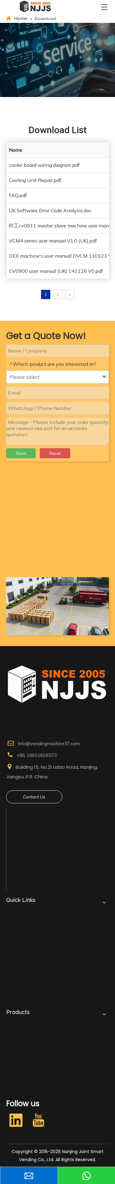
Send (21, 453)
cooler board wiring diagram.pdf (44, 165)
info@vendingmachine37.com (49, 743)
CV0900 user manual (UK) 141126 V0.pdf (56, 271)
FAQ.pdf (18, 195)
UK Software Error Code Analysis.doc (50, 210)
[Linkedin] (16, 1120)
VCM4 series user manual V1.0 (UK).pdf (53, 241)
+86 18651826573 (37, 755)
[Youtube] (38, 1120)
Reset (55, 453)
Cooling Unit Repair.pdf (35, 180)
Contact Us (34, 797)
